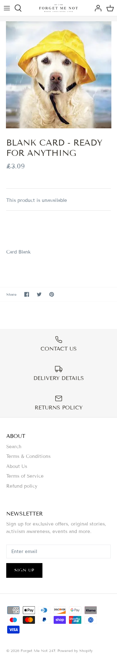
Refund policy (21, 486)
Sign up (24, 570)
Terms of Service (25, 476)
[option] (58, 74)
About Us (16, 466)
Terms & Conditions (28, 456)
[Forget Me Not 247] (58, 8)
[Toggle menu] (7, 8)
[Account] (96, 8)
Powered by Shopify (75, 650)
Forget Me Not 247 (38, 650)
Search (14, 446)
